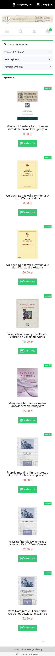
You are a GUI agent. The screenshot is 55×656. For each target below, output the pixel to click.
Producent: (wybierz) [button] (14, 52)
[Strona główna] (27, 18)
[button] (7, 31)
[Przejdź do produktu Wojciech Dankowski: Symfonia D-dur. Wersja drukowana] (27, 244)
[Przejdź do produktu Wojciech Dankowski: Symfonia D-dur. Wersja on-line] (27, 174)
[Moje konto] (34, 31)
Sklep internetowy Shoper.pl (27, 654)
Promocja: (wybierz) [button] (13, 66)
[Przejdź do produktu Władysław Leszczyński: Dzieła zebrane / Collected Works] (27, 313)
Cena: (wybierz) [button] (11, 59)
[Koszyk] (48, 31)
